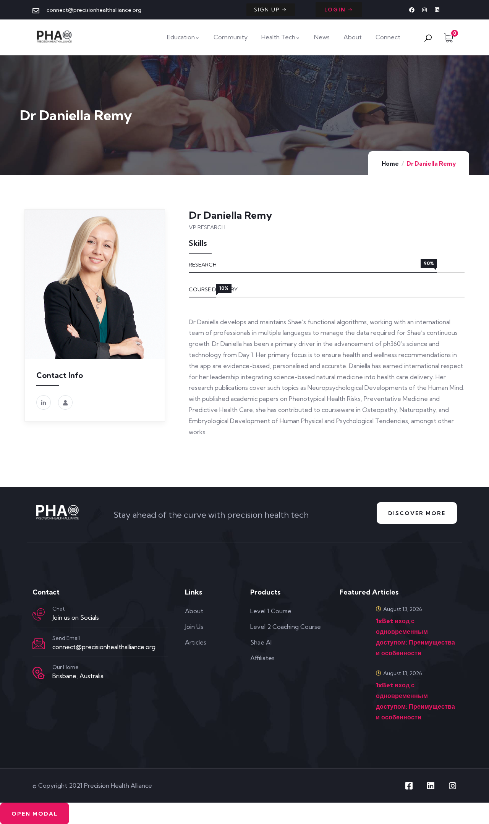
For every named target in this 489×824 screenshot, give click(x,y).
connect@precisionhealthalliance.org (103, 647)
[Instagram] (424, 10)
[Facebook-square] (409, 786)
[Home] (55, 37)
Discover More (416, 513)
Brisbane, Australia (78, 676)
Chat (58, 608)
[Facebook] (411, 10)
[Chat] (38, 614)
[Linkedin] (437, 10)
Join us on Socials (75, 617)
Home (390, 163)
